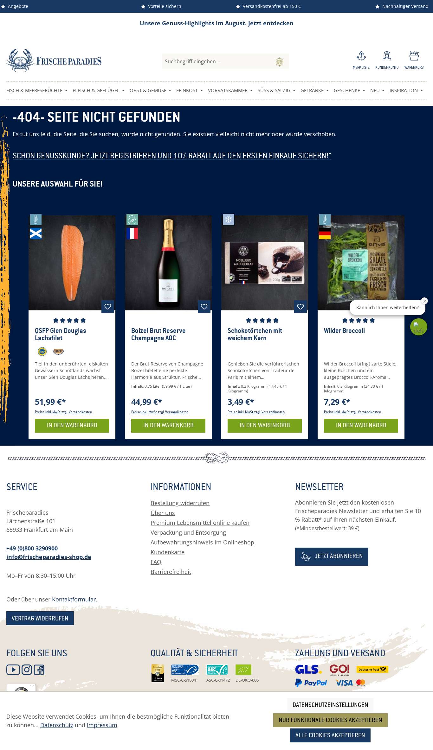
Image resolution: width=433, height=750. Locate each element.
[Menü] (32, 687)
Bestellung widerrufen (180, 503)
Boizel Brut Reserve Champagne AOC (158, 335)
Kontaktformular (74, 599)
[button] (419, 327)
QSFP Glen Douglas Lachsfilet (60, 335)
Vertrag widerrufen (40, 619)
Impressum (102, 725)
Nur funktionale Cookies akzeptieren (330, 720)
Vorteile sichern (163, 6)
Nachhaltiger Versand (404, 6)
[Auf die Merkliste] (107, 306)
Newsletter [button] (319, 488)
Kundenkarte (167, 552)
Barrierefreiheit (171, 571)
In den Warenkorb (72, 426)
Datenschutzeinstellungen (330, 705)
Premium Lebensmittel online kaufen (200, 522)
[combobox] (216, 61)
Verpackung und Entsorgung (188, 532)
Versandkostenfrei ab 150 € (270, 6)
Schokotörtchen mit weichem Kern (255, 335)
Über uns (163, 513)
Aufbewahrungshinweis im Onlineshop (202, 542)
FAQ (156, 562)
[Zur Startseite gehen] (53, 60)
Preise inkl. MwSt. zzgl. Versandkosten (63, 412)
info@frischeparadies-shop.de (48, 557)
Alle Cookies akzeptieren (330, 736)
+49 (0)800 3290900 (32, 548)
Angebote (16, 6)
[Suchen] (279, 61)
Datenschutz (56, 725)
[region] (216, 326)
